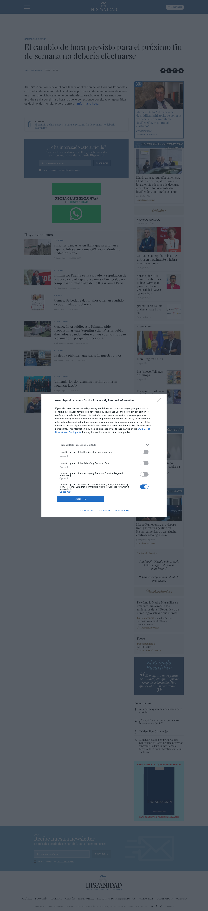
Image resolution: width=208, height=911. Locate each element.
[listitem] (104, 444)
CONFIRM (81, 499)
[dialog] (104, 455)
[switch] (144, 452)
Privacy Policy (122, 510)
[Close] (160, 401)
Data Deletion (86, 510)
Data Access (104, 510)
